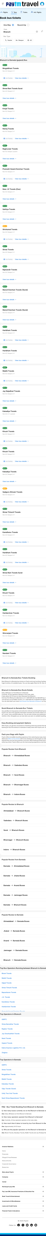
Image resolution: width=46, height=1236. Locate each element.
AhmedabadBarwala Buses (16, 921)
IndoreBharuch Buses (14, 849)
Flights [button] (5, 12)
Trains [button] (25, 12)
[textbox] (21, 31)
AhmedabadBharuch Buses (17, 811)
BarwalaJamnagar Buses (16, 895)
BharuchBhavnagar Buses (16, 785)
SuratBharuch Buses (14, 830)
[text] (4, 12)
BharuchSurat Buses (14, 775)
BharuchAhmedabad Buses (17, 755)
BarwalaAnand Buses (14, 885)
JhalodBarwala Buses (14, 931)
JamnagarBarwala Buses (16, 950)
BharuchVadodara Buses (16, 765)
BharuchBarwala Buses (15, 960)
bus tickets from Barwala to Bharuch (30, 701)
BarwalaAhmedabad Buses (16, 866)
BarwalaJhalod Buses (14, 876)
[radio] (9, 25)
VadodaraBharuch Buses (16, 820)
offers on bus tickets (14, 738)
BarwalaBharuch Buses (15, 905)
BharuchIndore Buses (14, 794)
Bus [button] (15, 12)
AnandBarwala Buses (14, 941)
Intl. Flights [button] (37, 12)
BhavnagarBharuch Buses (16, 840)
